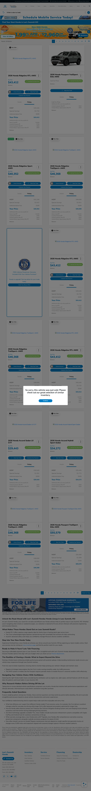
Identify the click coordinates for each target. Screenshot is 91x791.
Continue (45, 401)
